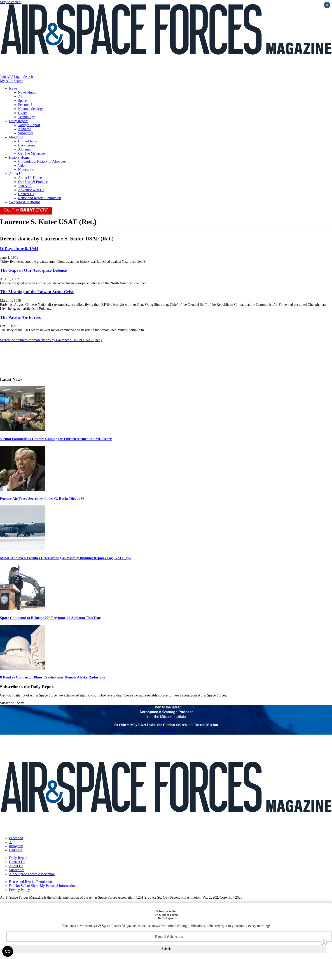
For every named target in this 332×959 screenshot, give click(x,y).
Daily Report (18, 121)
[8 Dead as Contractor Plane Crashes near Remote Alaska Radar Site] (22, 668)
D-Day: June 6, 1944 (19, 248)
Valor (22, 165)
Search (28, 77)
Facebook (16, 838)
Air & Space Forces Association (32, 874)
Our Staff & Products (33, 182)
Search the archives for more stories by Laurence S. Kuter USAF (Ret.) (51, 340)
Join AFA (7, 77)
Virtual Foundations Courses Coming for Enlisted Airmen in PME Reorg (56, 439)
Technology (26, 117)
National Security (30, 109)
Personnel (25, 105)
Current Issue (27, 141)
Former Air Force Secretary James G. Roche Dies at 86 (42, 498)
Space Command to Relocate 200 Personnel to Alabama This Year (50, 618)
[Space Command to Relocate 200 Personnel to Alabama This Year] (22, 609)
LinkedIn (15, 850)
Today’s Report (29, 125)
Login (18, 77)
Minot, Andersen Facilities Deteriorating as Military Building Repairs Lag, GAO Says (65, 558)
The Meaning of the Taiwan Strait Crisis (37, 291)
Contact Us (26, 194)
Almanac (24, 149)
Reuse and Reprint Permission (39, 198)
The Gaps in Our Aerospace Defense (33, 270)
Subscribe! (25, 133)
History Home (19, 157)
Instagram (16, 846)
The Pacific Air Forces (20, 317)
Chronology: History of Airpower (42, 161)
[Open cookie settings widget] (7, 951)
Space (22, 101)
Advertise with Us (31, 190)
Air (20, 96)
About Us (16, 174)
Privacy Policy (19, 890)
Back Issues (26, 145)
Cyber (22, 113)
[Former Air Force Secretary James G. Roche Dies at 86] (22, 489)
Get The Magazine (31, 153)
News (13, 88)
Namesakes (26, 169)
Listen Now (166, 732)
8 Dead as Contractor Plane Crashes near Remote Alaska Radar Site (52, 677)
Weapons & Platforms (24, 202)
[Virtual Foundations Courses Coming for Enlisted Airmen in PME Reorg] (22, 430)
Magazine (16, 137)
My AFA (6, 81)
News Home (27, 92)
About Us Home (30, 178)
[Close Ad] (324, 943)
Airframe (24, 129)
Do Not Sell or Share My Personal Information (42, 886)
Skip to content (10, 2)
